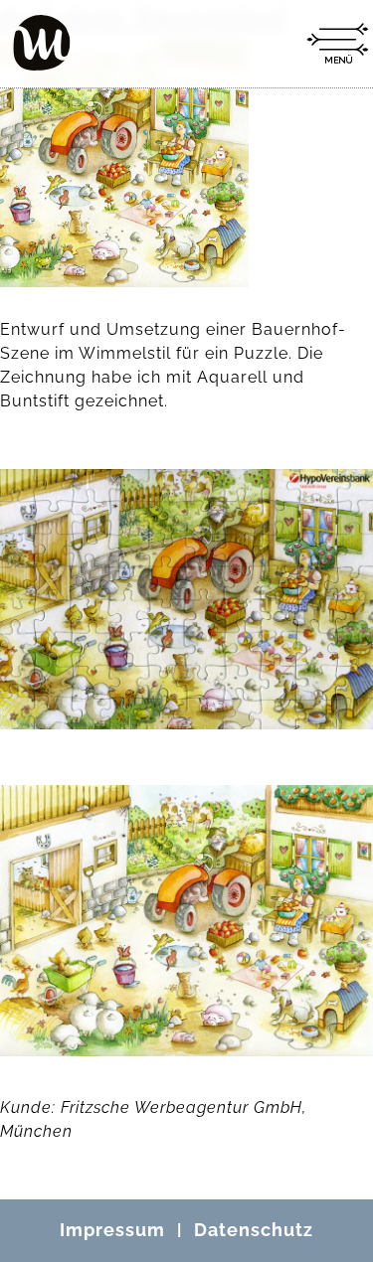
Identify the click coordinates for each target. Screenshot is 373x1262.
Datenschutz (253, 1229)
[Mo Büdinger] (42, 43)
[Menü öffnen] (337, 44)
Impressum (112, 1229)
